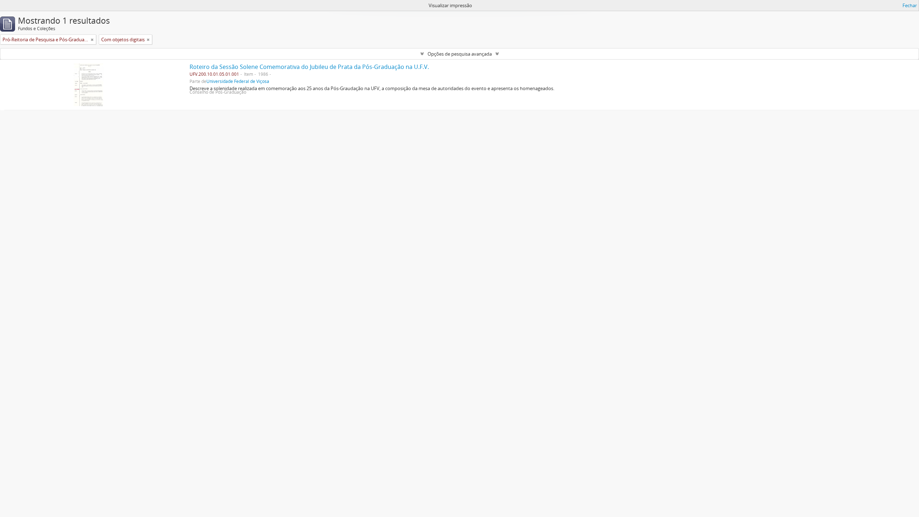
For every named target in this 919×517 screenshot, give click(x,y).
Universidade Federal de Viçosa (237, 81)
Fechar (909, 5)
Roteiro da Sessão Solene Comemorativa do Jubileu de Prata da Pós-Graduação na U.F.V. (309, 67)
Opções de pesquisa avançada (460, 54)
